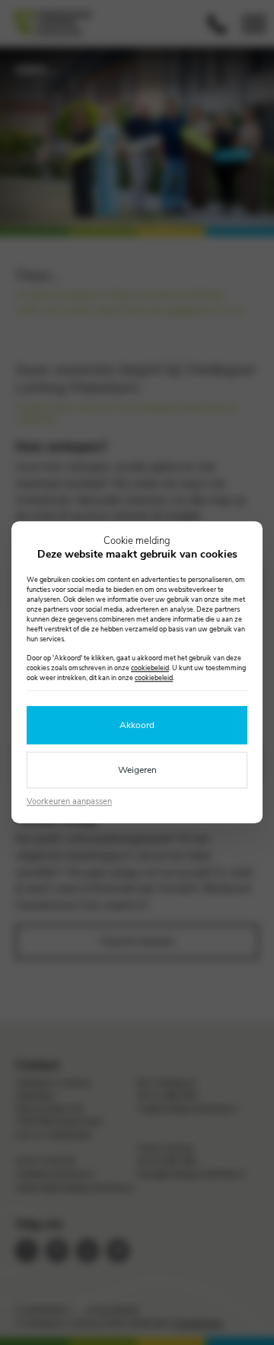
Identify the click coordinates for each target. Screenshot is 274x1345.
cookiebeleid (150, 668)
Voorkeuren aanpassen (69, 801)
